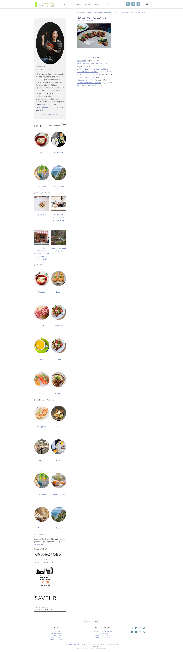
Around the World (102, 637)
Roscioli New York (84, 85)
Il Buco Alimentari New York (88, 80)
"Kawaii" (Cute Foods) (103, 635)
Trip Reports (103, 633)
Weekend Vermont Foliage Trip (89, 74)
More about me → (50, 114)
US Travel (87, 12)
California (97, 12)
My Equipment (56, 633)
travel (41, 107)
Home (79, 12)
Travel (78, 4)
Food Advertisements (53, 125)
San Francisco (108, 12)
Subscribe (110, 4)
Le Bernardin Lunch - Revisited (89, 83)
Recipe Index (44, 104)
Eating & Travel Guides (103, 631)
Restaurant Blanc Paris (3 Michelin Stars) (93, 63)
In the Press (56, 635)
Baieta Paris (81, 61)
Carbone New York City (86, 77)
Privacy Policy (56, 640)
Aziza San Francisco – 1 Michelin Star (130, 12)
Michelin (98, 4)
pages (46, 107)
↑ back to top (91, 621)
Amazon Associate (77, 644)
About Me (67, 4)
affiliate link (39, 544)
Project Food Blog (56, 637)
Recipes (88, 4)
